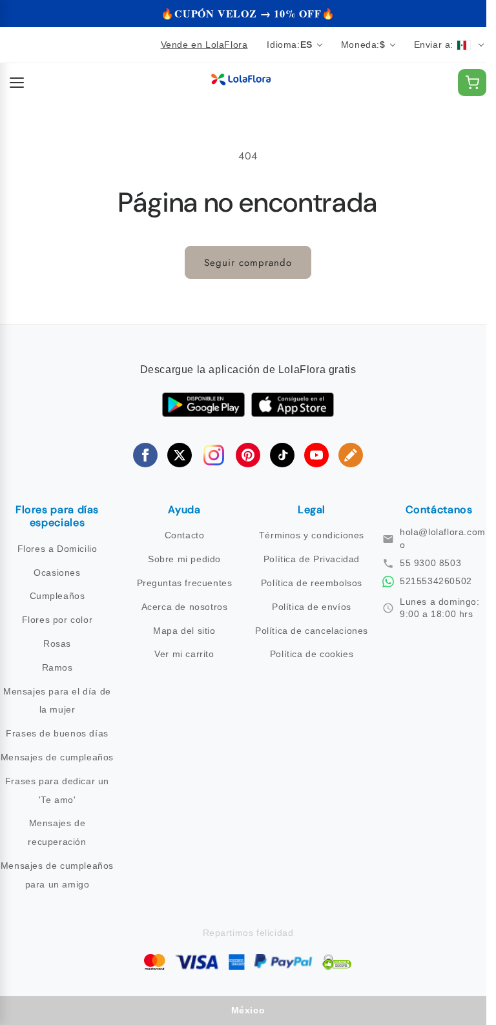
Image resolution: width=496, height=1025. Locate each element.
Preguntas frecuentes (184, 583)
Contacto (185, 535)
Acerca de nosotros (184, 607)
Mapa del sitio (184, 630)
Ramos (57, 667)
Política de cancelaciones (311, 630)
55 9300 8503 (430, 563)
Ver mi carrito (184, 654)
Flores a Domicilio (57, 548)
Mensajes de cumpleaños (57, 757)
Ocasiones (57, 572)
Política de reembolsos (311, 583)
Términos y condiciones (311, 535)
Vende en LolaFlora (204, 44)
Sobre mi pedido (184, 559)
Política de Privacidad (312, 559)
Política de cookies (311, 654)
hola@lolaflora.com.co (446, 538)
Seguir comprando (248, 263)
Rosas (57, 643)
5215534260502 (436, 581)
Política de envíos (311, 607)
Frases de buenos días (57, 733)
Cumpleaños (57, 596)
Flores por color (57, 619)
